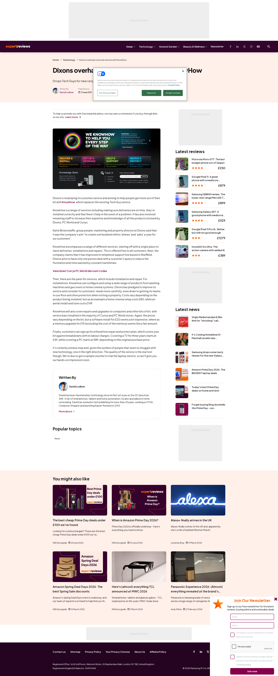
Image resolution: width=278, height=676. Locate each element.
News (57, 438)
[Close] (183, 71)
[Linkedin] (237, 46)
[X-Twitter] (244, 46)
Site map (75, 651)
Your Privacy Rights (107, 93)
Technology (146, 46)
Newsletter (217, 46)
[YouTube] (258, 46)
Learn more (71, 117)
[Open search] (268, 46)
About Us (140, 651)
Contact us (59, 651)
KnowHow (68, 202)
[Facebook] (230, 46)
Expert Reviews (15, 46)
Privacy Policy (93, 651)
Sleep (129, 46)
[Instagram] (251, 46)
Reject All (151, 93)
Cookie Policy (174, 85)
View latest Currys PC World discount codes (80, 271)
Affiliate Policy (158, 651)
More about (65, 411)
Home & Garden (168, 46)
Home (56, 60)
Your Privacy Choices (118, 651)
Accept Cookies (173, 93)
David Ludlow (67, 92)
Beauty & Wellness (194, 46)
